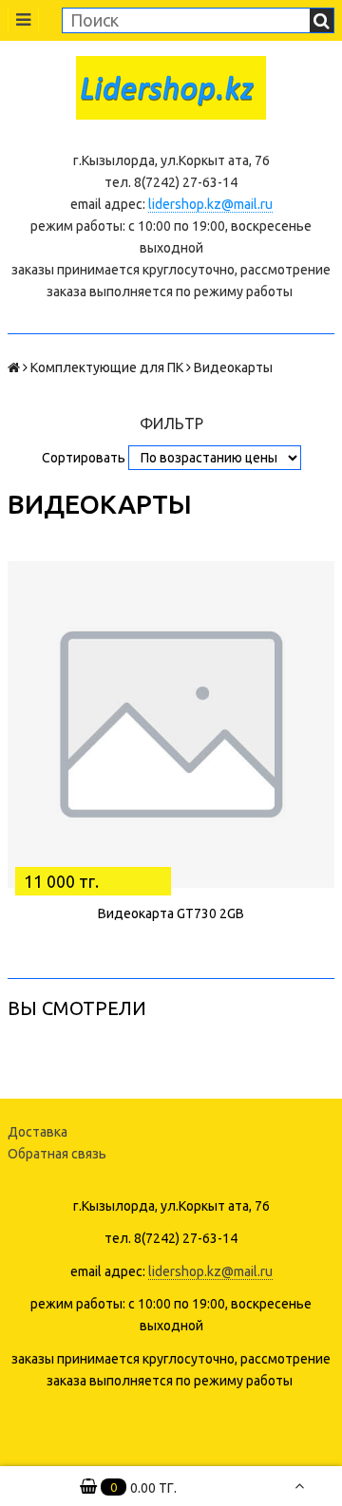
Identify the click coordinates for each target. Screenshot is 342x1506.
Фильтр (171, 423)
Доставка (37, 1131)
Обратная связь (57, 1153)
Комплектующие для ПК (106, 367)
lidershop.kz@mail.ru (210, 204)
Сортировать (83, 457)
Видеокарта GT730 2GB (171, 913)
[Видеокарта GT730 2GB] (171, 724)
